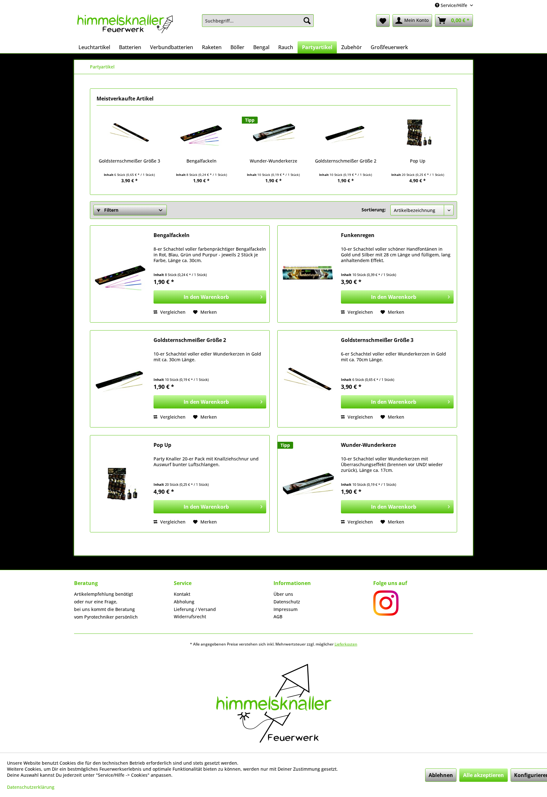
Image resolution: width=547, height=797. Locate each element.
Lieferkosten (346, 644)
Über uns (283, 594)
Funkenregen (357, 235)
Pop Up (417, 161)
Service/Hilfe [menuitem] (453, 5)
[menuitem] (258, 20)
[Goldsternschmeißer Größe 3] (129, 132)
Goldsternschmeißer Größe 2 (345, 161)
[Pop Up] (417, 132)
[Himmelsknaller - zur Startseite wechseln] (125, 26)
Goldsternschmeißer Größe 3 (129, 161)
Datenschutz (287, 602)
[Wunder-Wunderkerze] (273, 132)
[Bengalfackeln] (201, 132)
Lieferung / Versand (195, 609)
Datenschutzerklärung (30, 787)
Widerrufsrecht (190, 617)
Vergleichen (172, 312)
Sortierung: (374, 210)
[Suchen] (307, 20)
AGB (278, 617)
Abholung (184, 602)
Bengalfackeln (201, 161)
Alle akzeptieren (483, 775)
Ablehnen (441, 775)
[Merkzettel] (383, 20)
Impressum (286, 609)
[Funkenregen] (308, 274)
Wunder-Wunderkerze (273, 161)
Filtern (110, 210)
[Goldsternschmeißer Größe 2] (345, 132)
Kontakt (182, 594)
